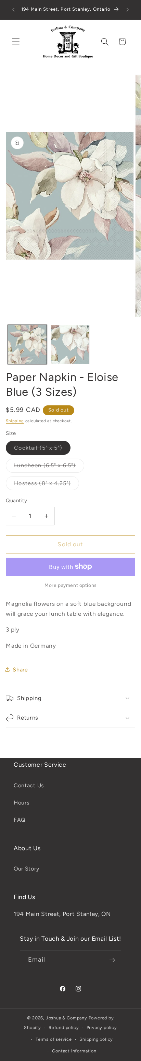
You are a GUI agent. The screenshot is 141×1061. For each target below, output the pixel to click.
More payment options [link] (70, 585)
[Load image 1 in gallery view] (27, 344)
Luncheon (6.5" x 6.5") (49, 467)
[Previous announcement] (13, 10)
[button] (16, 42)
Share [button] (20, 669)
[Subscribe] (112, 960)
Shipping (15, 420)
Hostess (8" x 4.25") (46, 485)
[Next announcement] (127, 10)
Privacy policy (102, 1027)
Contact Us (29, 785)
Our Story (26, 868)
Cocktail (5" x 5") (42, 449)
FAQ (20, 820)
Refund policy (64, 1027)
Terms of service (54, 1039)
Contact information (74, 1050)
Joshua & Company (66, 1017)
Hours (21, 802)
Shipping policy (96, 1039)
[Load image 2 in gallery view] (70, 344)
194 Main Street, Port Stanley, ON (62, 913)
